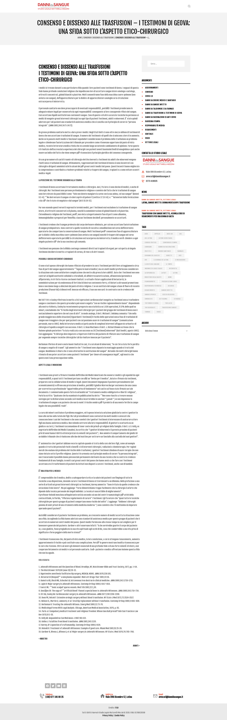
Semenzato (149, 299)
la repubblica (150, 273)
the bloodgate (150, 307)
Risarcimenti (150, 129)
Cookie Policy (120, 715)
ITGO (116, 708)
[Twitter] (53, 685)
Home (79, 38)
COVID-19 (149, 96)
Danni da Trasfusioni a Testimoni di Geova (163, 113)
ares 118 (170, 234)
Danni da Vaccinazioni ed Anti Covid (160, 117)
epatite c (148, 251)
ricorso (171, 286)
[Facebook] (47, 685)
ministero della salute (153, 277)
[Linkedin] (64, 685)
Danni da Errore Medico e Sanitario (160, 100)
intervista (173, 268)
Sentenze (149, 134)
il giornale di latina (161, 260)
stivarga (177, 299)
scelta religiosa (168, 294)
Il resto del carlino (152, 264)
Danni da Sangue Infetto (155, 104)
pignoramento (150, 281)
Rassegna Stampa (152, 121)
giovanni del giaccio (152, 255)
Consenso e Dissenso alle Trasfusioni (98, 38)
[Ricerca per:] (166, 63)
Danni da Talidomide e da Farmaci (159, 108)
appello (157, 234)
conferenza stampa (170, 242)
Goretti (169, 255)
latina (175, 273)
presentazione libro (169, 281)
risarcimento (150, 290)
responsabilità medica (153, 286)
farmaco (180, 251)
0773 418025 (151, 181)
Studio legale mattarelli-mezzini (56, 671)
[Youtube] (58, 685)
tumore (147, 312)
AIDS (146, 234)
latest (163, 273)
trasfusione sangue (169, 307)
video (159, 312)
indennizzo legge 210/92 (153, 268)
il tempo (169, 264)
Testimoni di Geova (151, 303)
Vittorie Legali (151, 142)
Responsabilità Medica (155, 125)
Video (147, 138)
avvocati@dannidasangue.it (158, 176)
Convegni (149, 92)
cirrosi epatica (150, 242)
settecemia (163, 299)
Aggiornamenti (151, 87)
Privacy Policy (107, 715)
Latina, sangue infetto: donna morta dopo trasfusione (166, 202)
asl (180, 234)
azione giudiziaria (165, 238)
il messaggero (180, 260)
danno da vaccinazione (166, 247)
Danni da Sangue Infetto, (152, 199)
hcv (180, 255)
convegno (148, 247)
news (170, 277)
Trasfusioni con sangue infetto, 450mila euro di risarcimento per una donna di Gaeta (163, 215)
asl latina (148, 238)
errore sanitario (164, 251)
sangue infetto (166, 290)
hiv (146, 260)
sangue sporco (150, 294)
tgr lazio (168, 303)
